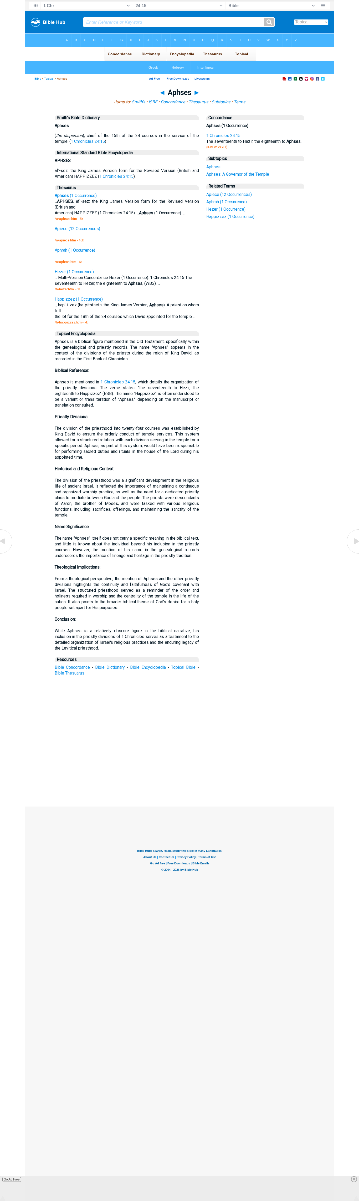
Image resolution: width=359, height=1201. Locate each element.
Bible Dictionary (110, 667)
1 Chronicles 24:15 (88, 141)
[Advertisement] (179, 768)
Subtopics (221, 101)
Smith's (138, 101)
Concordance (173, 101)
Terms (239, 101)
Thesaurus (198, 101)
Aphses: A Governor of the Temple (237, 174)
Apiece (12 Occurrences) (229, 194)
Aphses (213, 166)
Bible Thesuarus (69, 673)
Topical (49, 78)
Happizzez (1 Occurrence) (230, 216)
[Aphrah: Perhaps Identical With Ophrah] (6, 553)
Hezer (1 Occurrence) (225, 209)
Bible (37, 78)
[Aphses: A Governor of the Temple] (352, 553)
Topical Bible (183, 667)
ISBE (152, 101)
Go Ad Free (12, 1179)
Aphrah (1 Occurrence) (226, 201)
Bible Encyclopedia (148, 667)
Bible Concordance (72, 667)
